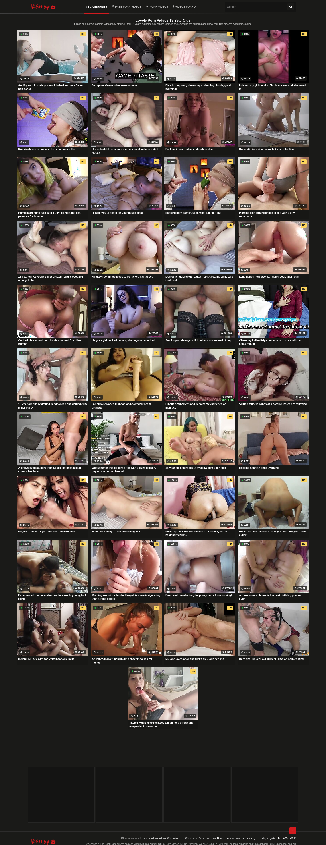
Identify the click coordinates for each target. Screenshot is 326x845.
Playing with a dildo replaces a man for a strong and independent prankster (161, 724)
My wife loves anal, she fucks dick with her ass (194, 659)
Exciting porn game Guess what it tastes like (193, 212)
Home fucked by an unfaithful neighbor (116, 531)
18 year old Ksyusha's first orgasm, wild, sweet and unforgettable (50, 278)
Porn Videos (158, 6)
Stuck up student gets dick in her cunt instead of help (198, 340)
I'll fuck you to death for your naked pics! (117, 212)
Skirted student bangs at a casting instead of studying (273, 404)
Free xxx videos (149, 838)
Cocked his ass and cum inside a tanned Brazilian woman (49, 342)
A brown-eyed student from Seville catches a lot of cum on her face (50, 469)
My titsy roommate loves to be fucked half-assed (122, 276)
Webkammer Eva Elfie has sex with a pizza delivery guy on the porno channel (124, 469)
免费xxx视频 (289, 838)
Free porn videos (128, 6)
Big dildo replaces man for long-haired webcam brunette (121, 406)
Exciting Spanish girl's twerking (259, 467)
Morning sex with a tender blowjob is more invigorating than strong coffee (126, 597)
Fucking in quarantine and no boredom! (189, 149)
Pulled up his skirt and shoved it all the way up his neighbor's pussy (196, 533)
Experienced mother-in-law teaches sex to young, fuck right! (52, 597)
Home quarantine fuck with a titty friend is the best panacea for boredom (49, 214)
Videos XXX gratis (168, 838)
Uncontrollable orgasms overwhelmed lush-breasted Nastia (125, 151)
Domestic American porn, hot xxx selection (266, 149)
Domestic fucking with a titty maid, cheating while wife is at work (199, 278)
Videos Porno (185, 6)
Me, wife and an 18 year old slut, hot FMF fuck (46, 531)
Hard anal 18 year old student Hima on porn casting (271, 659)
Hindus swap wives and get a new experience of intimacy (195, 406)
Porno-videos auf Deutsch (212, 838)
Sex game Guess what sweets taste (114, 85)
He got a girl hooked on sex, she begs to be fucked (123, 340)
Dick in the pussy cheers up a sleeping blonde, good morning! (198, 87)
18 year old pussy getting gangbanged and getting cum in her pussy (52, 406)
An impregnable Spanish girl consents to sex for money (122, 661)
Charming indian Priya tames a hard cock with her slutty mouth (270, 342)
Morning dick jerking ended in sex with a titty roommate (267, 214)
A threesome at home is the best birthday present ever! (270, 597)
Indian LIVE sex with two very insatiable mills (46, 659)
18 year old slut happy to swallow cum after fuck (195, 467)
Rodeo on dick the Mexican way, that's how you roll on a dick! (272, 533)
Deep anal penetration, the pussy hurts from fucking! (198, 595)
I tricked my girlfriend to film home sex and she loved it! (272, 87)
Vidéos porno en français (240, 838)
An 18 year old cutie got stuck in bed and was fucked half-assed (51, 87)
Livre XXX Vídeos (188, 838)
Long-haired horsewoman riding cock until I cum (269, 276)
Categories (98, 6)
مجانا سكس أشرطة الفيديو (268, 838)
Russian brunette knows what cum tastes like (46, 149)
